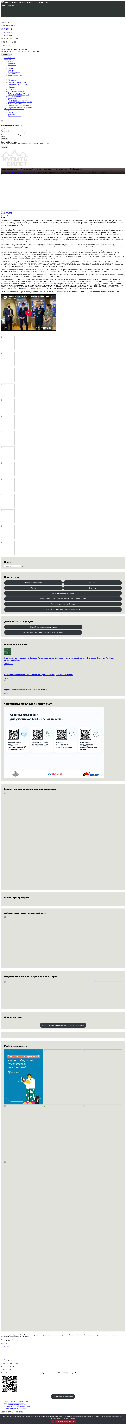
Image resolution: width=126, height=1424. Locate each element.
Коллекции (12, 74)
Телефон (4, 131)
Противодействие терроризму (20, 105)
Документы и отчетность (14, 96)
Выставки (8, 79)
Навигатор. (41, 2)
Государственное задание (18, 100)
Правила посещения (33, 583)
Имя (3, 129)
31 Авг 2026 (8, 664)
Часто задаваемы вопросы (63, 593)
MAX (9, 111)
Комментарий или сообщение (13, 135)
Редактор (9, 212)
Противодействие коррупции (20, 102)
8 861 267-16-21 (6, 1343)
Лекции (11, 70)
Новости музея (6, 214)
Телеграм (11, 114)
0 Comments (6, 215)
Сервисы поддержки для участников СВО (63, 609)
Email (3, 137)
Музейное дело (14, 72)
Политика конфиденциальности (65, 1421)
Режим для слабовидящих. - (18, 2)
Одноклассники (14, 116)
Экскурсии (92, 583)
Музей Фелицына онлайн (14, 109)
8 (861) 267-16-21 (6, 29)
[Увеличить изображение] (119, 1039)
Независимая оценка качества (20, 107)
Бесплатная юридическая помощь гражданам (43, 632)
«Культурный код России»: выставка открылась (25, 689)
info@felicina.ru (6, 32)
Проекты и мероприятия (14, 91)
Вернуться (4, 147)
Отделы (11, 67)
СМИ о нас (12, 89)
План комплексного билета (63, 604)
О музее (7, 59)
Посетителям (9, 58)
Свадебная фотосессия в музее (43, 627)
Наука (10, 68)
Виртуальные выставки (17, 82)
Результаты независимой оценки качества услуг (63, 1025)
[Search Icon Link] (5, 118)
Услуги (10, 61)
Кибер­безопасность (16, 103)
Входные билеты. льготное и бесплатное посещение (63, 599)
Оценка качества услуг (63, 1396)
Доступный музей (15, 75)
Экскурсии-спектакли (16, 93)
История (11, 63)
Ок (52, 1421)
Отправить (4, 138)
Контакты (11, 77)
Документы (12, 98)
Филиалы (12, 65)
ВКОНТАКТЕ (12, 112)
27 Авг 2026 (8, 693)
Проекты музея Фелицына (18, 95)
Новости (7, 86)
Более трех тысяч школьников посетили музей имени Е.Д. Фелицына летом (38, 675)
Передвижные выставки (17, 84)
